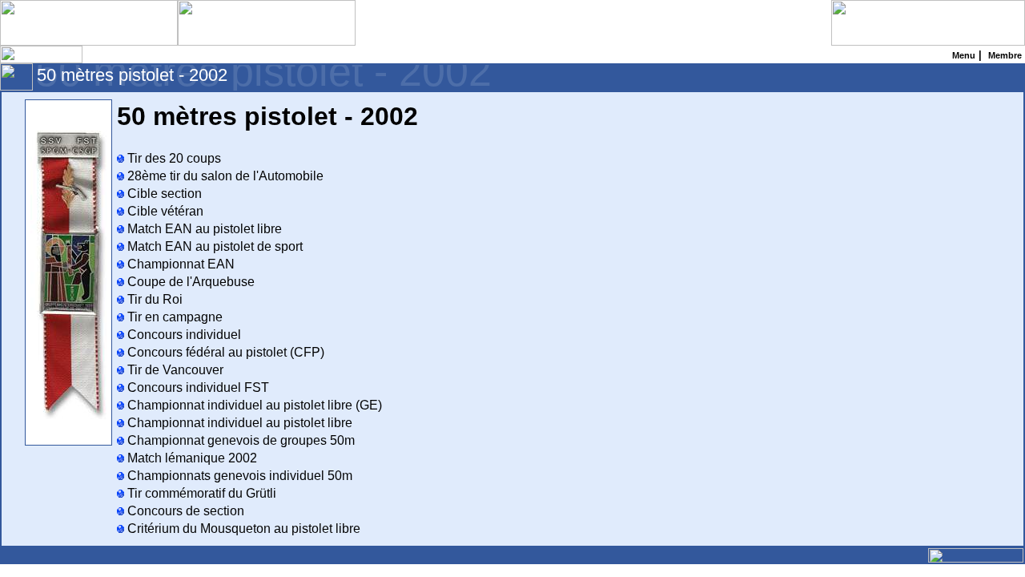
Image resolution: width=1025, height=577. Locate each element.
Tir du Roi (153, 299)
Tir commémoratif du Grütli (200, 493)
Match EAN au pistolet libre (203, 229)
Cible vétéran (163, 211)
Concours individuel (182, 334)
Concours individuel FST (196, 387)
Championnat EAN (179, 264)
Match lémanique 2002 (190, 458)
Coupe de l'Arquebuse (189, 281)
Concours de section (184, 511)
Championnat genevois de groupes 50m (239, 440)
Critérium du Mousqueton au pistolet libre (242, 528)
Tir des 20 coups (172, 158)
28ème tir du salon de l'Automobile (224, 176)
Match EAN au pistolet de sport (213, 246)
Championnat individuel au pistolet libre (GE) (253, 405)
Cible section (163, 193)
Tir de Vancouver (173, 370)
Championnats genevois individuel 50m (238, 475)
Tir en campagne (173, 317)
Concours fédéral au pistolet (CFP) (224, 352)
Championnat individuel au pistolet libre (238, 423)
